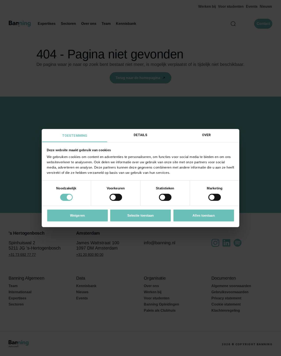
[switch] (116, 197)
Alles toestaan (203, 215)
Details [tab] (141, 135)
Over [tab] (206, 135)
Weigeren (77, 215)
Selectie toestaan (140, 215)
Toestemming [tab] (74, 136)
